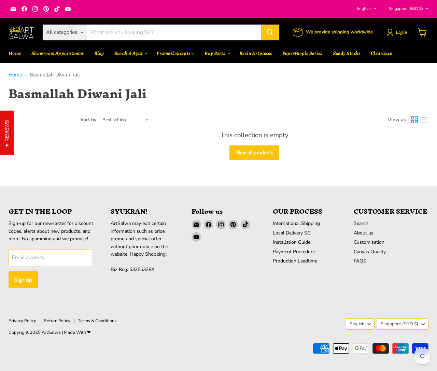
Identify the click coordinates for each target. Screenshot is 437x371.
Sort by (88, 120)
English (364, 8)
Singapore (406, 8)
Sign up (23, 279)
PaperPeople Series (302, 53)
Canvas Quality (370, 251)
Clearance (381, 53)
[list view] (424, 120)
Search (361, 223)
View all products (254, 152)
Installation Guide (291, 242)
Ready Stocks (347, 53)
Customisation (369, 242)
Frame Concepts (174, 53)
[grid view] (414, 120)
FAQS (360, 261)
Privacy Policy (22, 321)
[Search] (270, 32)
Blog (99, 53)
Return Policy (57, 321)
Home (15, 53)
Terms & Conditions (97, 321)
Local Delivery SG (292, 233)
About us (363, 233)
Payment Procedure (294, 251)
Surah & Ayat (129, 53)
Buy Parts (215, 53)
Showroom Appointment (57, 53)
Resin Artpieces (255, 53)
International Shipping (296, 223)
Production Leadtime (295, 261)
